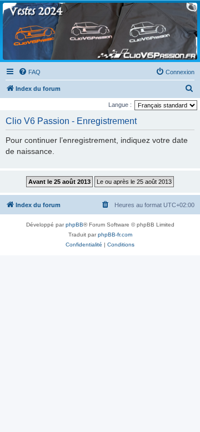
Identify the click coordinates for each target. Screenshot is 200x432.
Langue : (120, 104)
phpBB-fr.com (115, 235)
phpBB (74, 225)
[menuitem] (29, 72)
